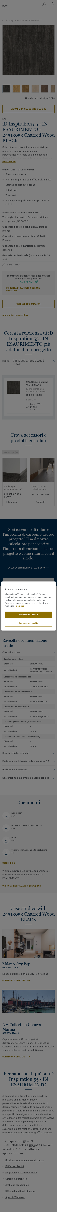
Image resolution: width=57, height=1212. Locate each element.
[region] (28, 605)
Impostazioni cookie (28, 623)
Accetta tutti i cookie (28, 615)
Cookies (20, 606)
